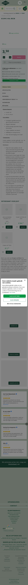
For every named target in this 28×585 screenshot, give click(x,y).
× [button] (24, 280)
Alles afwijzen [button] (14, 300)
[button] (14, 304)
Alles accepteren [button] (15, 296)
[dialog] (14, 292)
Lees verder (12, 292)
